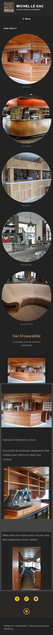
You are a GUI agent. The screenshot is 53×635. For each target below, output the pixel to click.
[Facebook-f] (17, 598)
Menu (27, 19)
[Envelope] (36, 598)
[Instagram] (26, 598)
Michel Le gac (30, 6)
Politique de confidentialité (15, 626)
